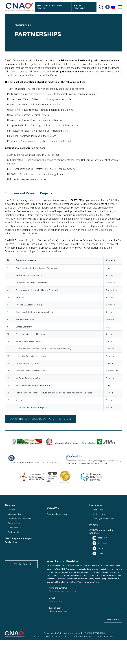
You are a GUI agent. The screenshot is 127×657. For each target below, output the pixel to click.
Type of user (55, 608)
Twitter (100, 548)
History (11, 510)
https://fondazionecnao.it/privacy (86, 582)
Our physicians (15, 523)
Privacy (93, 524)
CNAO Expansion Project (19, 538)
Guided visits (98, 514)
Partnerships (14, 532)
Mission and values (16, 514)
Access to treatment (79, 7)
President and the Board (19, 519)
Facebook (102, 543)
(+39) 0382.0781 (84, 636)
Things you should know (103, 519)
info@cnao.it (108, 636)
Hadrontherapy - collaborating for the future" (40, 419)
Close (4, 654)
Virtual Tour (53, 508)
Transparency (14, 527)
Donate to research (58, 514)
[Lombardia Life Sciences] (31, 476)
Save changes (18, 654)
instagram (102, 538)
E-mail (52, 598)
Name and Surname (58, 588)
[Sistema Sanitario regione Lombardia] (98, 442)
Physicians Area (21, 564)
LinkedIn (101, 553)
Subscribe (113, 619)
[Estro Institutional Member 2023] (51, 476)
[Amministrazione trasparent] (26, 441)
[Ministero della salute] (62, 442)
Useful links (97, 510)
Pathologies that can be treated (49, 7)
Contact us (11, 542)
